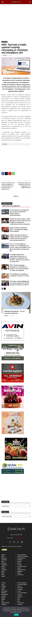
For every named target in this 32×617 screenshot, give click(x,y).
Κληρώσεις (3, 586)
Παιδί (2, 601)
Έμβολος (5, 55)
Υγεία (18, 599)
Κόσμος (3, 589)
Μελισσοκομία (4, 594)
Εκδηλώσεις (19, 559)
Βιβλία (2, 573)
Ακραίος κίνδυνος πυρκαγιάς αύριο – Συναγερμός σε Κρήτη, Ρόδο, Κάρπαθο (19, 229)
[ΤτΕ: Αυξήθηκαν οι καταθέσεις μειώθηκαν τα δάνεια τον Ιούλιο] (5, 275)
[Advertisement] (16, 23)
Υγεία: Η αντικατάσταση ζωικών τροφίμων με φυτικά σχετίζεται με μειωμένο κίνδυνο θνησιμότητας (8, 186)
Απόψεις (3, 568)
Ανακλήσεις (3, 563)
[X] (6, 173)
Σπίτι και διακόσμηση (22, 592)
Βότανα (3, 574)
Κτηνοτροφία (4, 591)
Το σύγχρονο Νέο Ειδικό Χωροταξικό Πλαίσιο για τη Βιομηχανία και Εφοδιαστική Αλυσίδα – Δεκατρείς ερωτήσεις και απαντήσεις (20, 258)
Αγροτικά (3, 554)
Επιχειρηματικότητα (21, 566)
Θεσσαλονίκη (20, 574)
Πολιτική (19, 586)
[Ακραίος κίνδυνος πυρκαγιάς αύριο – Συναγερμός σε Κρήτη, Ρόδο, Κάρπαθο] (5, 229)
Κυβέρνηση (3, 592)
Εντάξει (16, 614)
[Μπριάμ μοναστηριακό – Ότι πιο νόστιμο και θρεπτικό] (16, 302)
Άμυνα (2, 561)
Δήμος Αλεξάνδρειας (21, 554)
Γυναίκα (3, 576)
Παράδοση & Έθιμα (5, 602)
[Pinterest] (9, 173)
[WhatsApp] (13, 173)
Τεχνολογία (19, 596)
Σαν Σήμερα (19, 589)
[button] (2, 2)
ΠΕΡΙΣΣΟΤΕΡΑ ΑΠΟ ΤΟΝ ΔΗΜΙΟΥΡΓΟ (11, 206)
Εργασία (19, 568)
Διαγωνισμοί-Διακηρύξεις (22, 556)
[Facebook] (2, 173)
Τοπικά (18, 597)
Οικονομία (8, 5)
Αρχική (3, 5)
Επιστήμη (19, 564)
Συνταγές (19, 594)
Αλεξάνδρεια (4, 559)
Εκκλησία (19, 561)
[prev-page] (2, 289)
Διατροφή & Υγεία (21, 558)
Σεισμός (19, 591)
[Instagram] (14, 542)
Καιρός (2, 584)
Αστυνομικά (3, 569)
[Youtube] (22, 542)
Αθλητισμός (4, 558)
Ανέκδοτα (3, 566)
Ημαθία (19, 573)
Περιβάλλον (4, 604)
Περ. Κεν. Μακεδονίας (21, 582)
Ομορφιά (3, 597)
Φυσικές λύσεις (20, 602)
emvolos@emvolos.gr (19, 538)
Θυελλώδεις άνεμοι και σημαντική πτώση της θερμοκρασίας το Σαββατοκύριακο (24, 185)
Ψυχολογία (19, 604)
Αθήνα (2, 556)
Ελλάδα (19, 563)
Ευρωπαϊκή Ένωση (21, 569)
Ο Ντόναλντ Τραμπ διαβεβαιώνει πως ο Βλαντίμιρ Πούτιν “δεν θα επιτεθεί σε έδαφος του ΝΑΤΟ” (19, 283)
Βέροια (2, 571)
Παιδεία (3, 599)
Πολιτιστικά (20, 587)
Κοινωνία (3, 587)
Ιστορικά (3, 582)
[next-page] (5, 289)
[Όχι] (30, 611)
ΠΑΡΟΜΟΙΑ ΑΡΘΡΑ (6, 204)
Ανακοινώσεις (4, 564)
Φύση (18, 601)
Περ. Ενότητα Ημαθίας (22, 584)
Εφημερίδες (19, 571)
